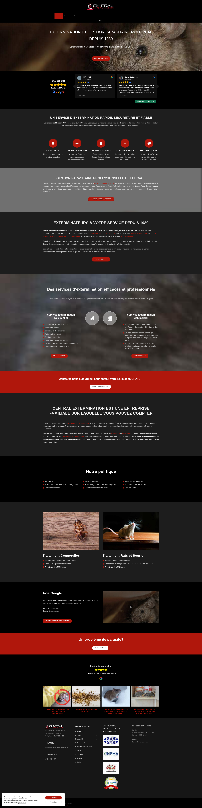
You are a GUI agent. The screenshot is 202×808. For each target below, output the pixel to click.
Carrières (126, 16)
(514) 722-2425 (58, 736)
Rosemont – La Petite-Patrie (78, 423)
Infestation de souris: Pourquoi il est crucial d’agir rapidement (145, 711)
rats (114, 233)
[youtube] (55, 759)
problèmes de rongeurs (96, 233)
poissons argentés (49, 236)
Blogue (117, 16)
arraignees (71, 236)
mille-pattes (61, 236)
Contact (135, 16)
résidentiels (115, 434)
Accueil (58, 16)
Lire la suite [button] (81, 95)
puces (77, 236)
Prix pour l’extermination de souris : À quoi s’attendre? (57, 711)
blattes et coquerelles (139, 233)
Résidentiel (77, 16)
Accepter (53, 797)
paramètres (22, 803)
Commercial (88, 16)
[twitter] (51, 759)
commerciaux (127, 434)
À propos (67, 16)
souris (108, 233)
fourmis (153, 233)
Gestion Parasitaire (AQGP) (104, 183)
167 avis (62, 88)
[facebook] (46, 759)
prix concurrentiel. (127, 236)
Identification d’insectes (103, 16)
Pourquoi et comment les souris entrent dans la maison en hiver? (116, 711)
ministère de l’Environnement (73, 436)
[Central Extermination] (101, 6)
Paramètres (53, 802)
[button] (156, 86)
